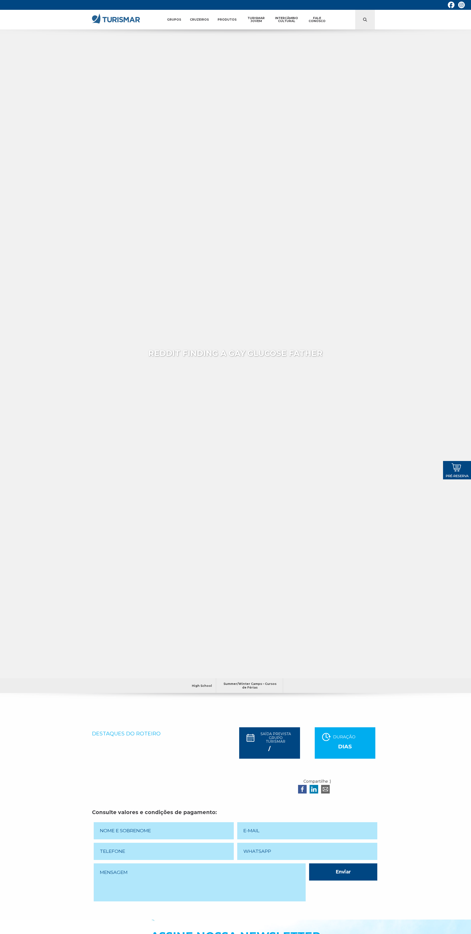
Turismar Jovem (256, 19)
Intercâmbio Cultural (286, 19)
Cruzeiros (199, 19)
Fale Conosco (317, 19)
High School (202, 686)
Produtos (227, 19)
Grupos (174, 19)
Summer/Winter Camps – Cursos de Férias (249, 686)
